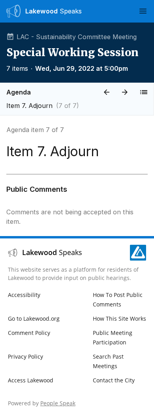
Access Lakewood (30, 380)
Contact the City (114, 380)
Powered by (41, 403)
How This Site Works (119, 318)
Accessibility (24, 295)
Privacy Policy (25, 356)
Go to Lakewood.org (34, 318)
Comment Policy (29, 332)
